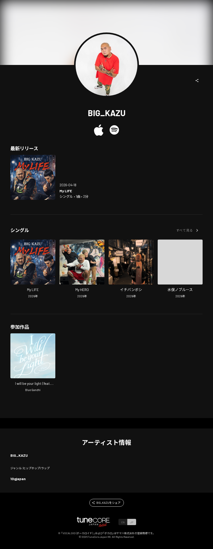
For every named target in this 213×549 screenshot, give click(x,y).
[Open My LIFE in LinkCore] (32, 177)
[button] (197, 80)
